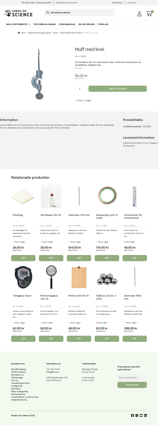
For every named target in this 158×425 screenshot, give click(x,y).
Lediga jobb (17, 386)
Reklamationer (18, 394)
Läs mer (78, 67)
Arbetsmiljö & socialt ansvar (25, 397)
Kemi (55, 32)
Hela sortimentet (17, 24)
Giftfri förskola (18, 372)
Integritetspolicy (19, 399)
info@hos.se (52, 372)
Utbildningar (67, 24)
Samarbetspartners (20, 383)
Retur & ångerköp (19, 391)
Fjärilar (103, 24)
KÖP (135, 257)
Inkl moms (131, 2)
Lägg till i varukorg (118, 88)
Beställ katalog (18, 369)
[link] (150, 14)
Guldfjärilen (86, 24)
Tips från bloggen (44, 24)
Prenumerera (132, 384)
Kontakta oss (17, 374)
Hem (23, 32)
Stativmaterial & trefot (71, 32)
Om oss (14, 380)
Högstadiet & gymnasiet (66, 2)
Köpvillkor (16, 388)
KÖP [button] (23, 257)
